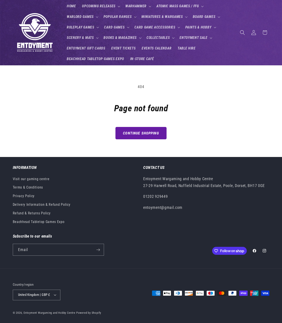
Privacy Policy (24, 196)
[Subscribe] (98, 250)
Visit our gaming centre (31, 179)
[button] (100, 6)
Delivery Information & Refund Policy (41, 204)
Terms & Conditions (28, 187)
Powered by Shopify (88, 312)
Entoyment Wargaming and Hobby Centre (49, 312)
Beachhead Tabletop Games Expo (39, 222)
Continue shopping (141, 133)
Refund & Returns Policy (32, 213)
